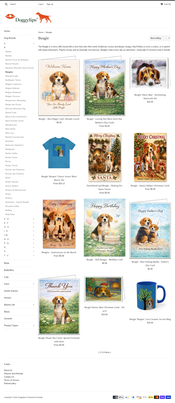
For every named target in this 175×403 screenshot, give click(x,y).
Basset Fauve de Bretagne (17, 60)
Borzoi (8, 161)
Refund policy (10, 383)
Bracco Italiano (11, 186)
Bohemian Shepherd (14, 145)
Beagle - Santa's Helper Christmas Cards (150, 185)
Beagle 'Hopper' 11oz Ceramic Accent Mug (150, 319)
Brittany (8, 198)
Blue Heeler (10, 129)
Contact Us (9, 377)
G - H (19, 227)
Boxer (8, 178)
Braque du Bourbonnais (15, 190)
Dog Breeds (19, 38)
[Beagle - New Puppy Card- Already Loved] (59, 86)
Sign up (50, 4)
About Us (8, 370)
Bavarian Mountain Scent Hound (19, 68)
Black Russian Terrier (14, 121)
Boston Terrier (11, 166)
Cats (6, 277)
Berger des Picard (13, 105)
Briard (8, 194)
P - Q (19, 243)
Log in (41, 4)
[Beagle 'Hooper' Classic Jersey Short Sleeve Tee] (59, 152)
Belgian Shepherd (13, 92)
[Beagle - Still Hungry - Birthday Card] (104, 228)
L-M (19, 235)
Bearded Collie (11, 76)
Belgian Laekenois (13, 84)
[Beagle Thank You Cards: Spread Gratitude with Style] (59, 305)
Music (7, 312)
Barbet (8, 52)
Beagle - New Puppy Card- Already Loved (59, 119)
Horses (7, 298)
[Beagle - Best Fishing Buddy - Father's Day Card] (150, 229)
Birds (6, 263)
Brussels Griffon (12, 206)
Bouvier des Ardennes (14, 170)
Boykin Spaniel (11, 182)
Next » (108, 352)
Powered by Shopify (35, 397)
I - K (19, 231)
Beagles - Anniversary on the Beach (59, 252)
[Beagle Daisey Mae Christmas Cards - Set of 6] (104, 289)
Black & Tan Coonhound (15, 117)
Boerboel (9, 141)
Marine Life (19, 305)
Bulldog (8, 210)
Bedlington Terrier (13, 80)
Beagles (9, 72)
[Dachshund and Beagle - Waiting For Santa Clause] (104, 157)
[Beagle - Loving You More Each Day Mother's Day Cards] (104, 86)
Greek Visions (11, 291)
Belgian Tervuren (12, 96)
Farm (19, 284)
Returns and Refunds (13, 373)
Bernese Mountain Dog (15, 109)
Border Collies (11, 153)
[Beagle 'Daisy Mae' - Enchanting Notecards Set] (150, 74)
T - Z (19, 255)
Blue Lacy (9, 133)
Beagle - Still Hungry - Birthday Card (105, 259)
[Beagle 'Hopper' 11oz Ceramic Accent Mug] (150, 295)
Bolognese (10, 149)
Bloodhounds (11, 125)
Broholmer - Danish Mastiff (17, 202)
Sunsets (8, 318)
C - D (19, 219)
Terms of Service (11, 380)
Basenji (8, 56)
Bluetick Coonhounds (14, 137)
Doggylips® (22, 397)
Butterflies (9, 270)
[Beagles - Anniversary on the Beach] (59, 224)
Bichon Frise (10, 113)
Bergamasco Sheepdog (15, 100)
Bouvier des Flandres (14, 174)
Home (7, 31)
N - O (19, 239)
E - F (19, 223)
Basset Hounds (12, 64)
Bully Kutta (10, 214)
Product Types (19, 325)
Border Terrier (11, 157)
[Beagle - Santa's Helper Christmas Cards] (150, 157)
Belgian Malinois (12, 88)
